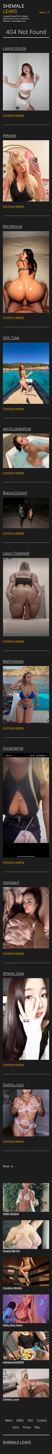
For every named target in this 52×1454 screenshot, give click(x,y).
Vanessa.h (11, 882)
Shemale (13, 8)
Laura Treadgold (16, 553)
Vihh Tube (11, 338)
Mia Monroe (12, 226)
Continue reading (13, 115)
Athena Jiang (13, 973)
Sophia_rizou (13, 1085)
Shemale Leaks (17, 1442)
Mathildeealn (13, 661)
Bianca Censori (15, 493)
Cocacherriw (13, 748)
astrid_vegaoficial (17, 428)
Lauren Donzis (14, 48)
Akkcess (9, 135)
